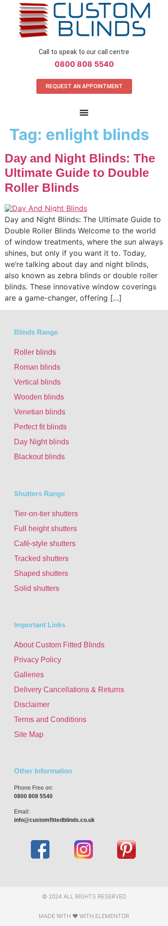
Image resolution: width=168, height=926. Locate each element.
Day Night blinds (41, 442)
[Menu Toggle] (84, 112)
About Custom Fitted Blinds (59, 645)
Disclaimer (31, 705)
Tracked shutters (41, 558)
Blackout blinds (39, 457)
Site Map (28, 734)
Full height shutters (45, 529)
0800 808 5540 (84, 64)
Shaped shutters (41, 573)
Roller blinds (35, 352)
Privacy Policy (37, 660)
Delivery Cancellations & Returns (69, 690)
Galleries (29, 675)
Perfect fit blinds (40, 427)
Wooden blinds (39, 397)
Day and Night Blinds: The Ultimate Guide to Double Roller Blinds (80, 172)
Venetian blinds (39, 412)
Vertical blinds (37, 382)
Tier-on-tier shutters (46, 514)
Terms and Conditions (50, 719)
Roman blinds (37, 367)
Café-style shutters (45, 543)
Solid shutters (36, 588)
